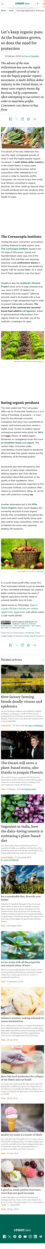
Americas (30, 632)
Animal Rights (7, 857)
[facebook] (4, 1236)
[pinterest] (14, 1236)
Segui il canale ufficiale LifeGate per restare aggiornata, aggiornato (19, 608)
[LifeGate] (22, 3)
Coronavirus (6, 725)
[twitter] (9, 1236)
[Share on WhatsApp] (28, 119)
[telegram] (40, 1236)
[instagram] (30, 1236)
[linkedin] (35, 1236)
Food (37, 632)
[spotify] (19, 1236)
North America (36, 636)
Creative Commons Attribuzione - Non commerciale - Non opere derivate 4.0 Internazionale (21, 625)
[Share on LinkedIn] (22, 119)
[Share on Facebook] (10, 119)
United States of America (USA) (15, 636)
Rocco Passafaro (31, 56)
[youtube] (25, 1236)
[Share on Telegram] (34, 119)
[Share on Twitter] (16, 119)
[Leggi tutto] (42, 659)
